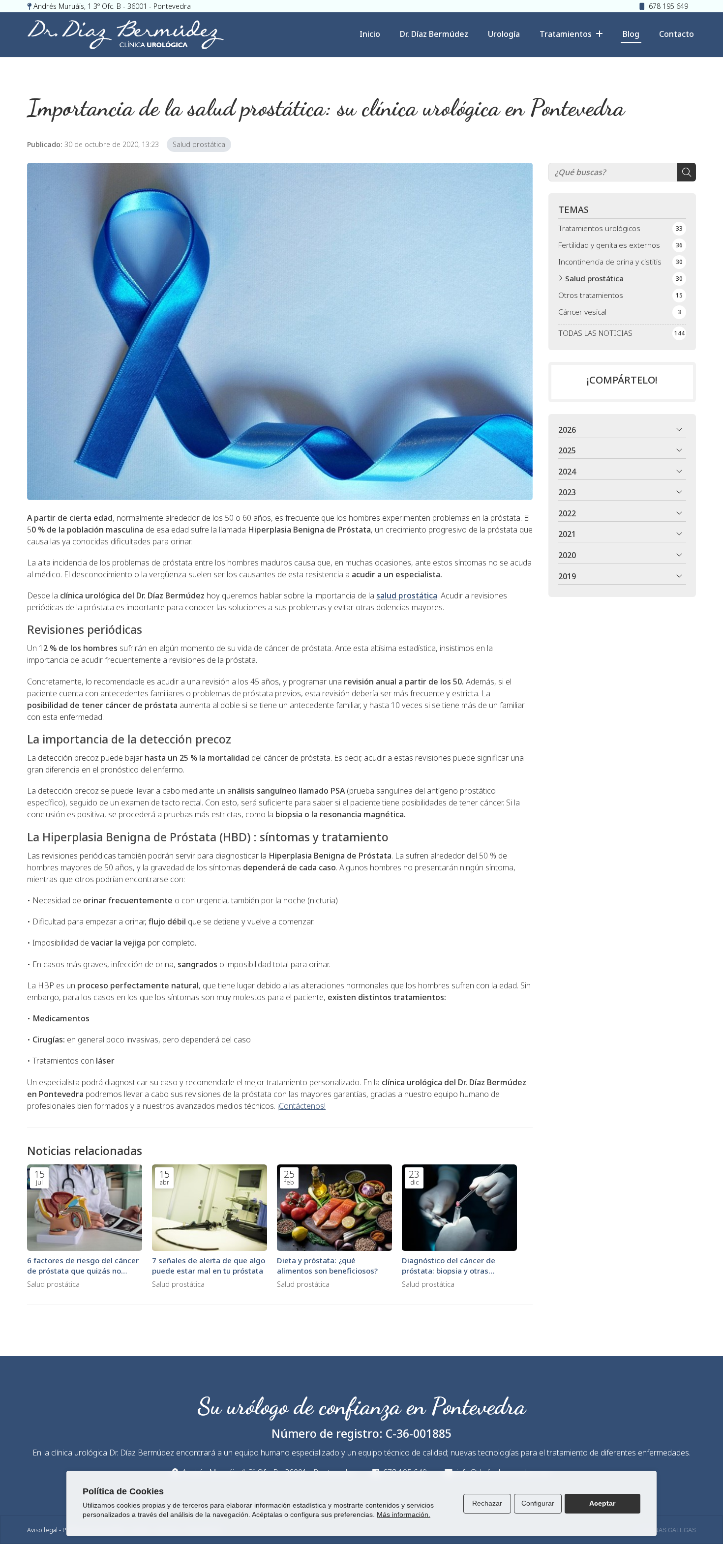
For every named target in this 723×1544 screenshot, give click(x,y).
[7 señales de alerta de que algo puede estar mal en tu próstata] (209, 1207)
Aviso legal (42, 1529)
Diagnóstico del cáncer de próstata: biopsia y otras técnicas (448, 1266)
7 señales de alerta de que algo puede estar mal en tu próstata (208, 1265)
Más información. (403, 1514)
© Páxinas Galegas (665, 1530)
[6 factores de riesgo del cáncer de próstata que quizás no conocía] (84, 1207)
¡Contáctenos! (301, 1105)
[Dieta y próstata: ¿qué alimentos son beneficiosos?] (334, 1207)
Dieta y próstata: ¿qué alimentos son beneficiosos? (327, 1265)
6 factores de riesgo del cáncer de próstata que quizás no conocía (83, 1266)
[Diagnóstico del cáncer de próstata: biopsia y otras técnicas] (459, 1207)
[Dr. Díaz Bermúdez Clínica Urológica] (125, 34)
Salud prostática (199, 144)
